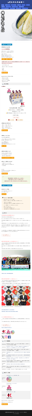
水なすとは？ (8, 6)
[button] (0, 25)
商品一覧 (19, 4)
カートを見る (13, 4)
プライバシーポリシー (16, 412)
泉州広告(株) (8, 360)
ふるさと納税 (12, 8)
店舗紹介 (3, 6)
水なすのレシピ (15, 6)
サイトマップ (21, 412)
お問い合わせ (18, 8)
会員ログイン (7, 4)
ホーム (3, 4)
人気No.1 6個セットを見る (7, 59)
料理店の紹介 (21, 6)
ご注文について (25, 8)
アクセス (28, 4)
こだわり (23, 4)
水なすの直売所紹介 (5, 8)
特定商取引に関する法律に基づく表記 (9, 412)
